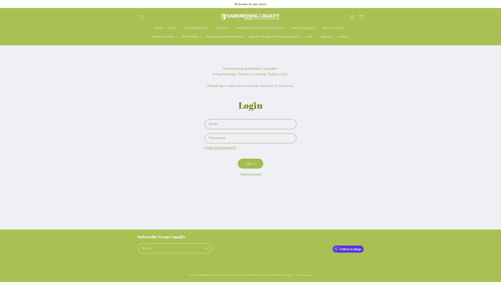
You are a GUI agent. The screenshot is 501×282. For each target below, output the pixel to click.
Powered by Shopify (279, 275)
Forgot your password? (221, 147)
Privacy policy (304, 275)
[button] (142, 16)
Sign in (250, 163)
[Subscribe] (206, 248)
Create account (250, 174)
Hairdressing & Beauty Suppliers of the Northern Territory (233, 275)
